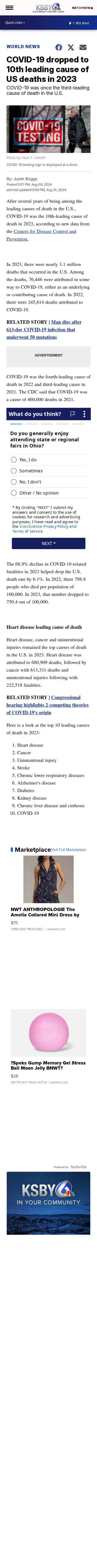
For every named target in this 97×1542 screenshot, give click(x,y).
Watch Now (81, 7)
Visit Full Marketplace (68, 850)
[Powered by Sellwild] (78, 1167)
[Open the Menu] (9, 7)
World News (23, 46)
